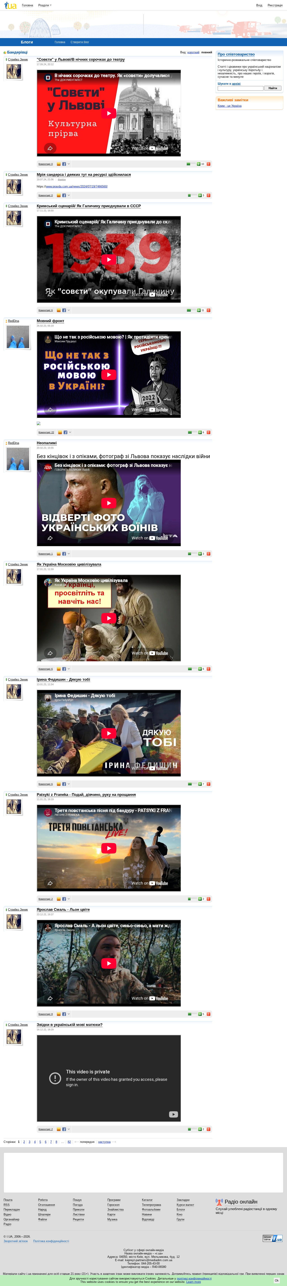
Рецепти (78, 1219)
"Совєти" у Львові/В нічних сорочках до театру (81, 59)
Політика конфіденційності (51, 1241)
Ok (277, 1280)
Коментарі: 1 (46, 553)
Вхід (259, 5)
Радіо (7, 1224)
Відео (7, 1214)
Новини (147, 1214)
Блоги (181, 1209)
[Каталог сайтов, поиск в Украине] (273, 1237)
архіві (236, 83)
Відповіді (148, 1219)
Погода (78, 1204)
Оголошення (46, 1204)
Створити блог (80, 42)
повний (206, 52)
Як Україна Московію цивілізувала (69, 564)
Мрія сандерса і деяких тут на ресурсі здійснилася (84, 174)
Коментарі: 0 (46, 164)
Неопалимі (47, 443)
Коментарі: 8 (46, 1014)
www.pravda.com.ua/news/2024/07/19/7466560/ (77, 186)
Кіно (179, 1214)
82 (69, 1142)
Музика (112, 1219)
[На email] (59, 164)
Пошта (8, 1200)
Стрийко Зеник (18, 59)
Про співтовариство (236, 54)
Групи (180, 1219)
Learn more (193, 1282)
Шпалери (44, 1214)
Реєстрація (275, 5)
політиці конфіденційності (194, 1278)
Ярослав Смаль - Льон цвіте (63, 909)
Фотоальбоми (151, 1209)
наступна (104, 1142)
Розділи (43, 5)
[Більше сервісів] (69, 164)
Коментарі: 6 (46, 310)
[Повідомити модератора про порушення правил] (208, 164)
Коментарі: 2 (46, 899)
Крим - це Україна (229, 106)
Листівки (79, 1214)
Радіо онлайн (241, 1202)
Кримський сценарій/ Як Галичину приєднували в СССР (89, 206)
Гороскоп (113, 1204)
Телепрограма (151, 1204)
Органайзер (11, 1219)
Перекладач (12, 1209)
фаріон (62, 179)
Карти (111, 1214)
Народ (42, 1209)
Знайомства (115, 1209)
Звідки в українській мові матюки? (69, 1025)
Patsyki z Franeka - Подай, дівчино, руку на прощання (86, 795)
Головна (27, 5)
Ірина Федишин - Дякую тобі (63, 679)
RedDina (13, 321)
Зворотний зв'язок (16, 1241)
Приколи (78, 1209)
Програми (113, 1200)
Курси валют (185, 1204)
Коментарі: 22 (46, 432)
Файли (42, 1219)
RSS (7, 1204)
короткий (193, 52)
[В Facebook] (64, 164)
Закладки (183, 1200)
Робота (43, 1200)
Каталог (147, 1200)
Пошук (77, 1200)
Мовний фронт (50, 321)
